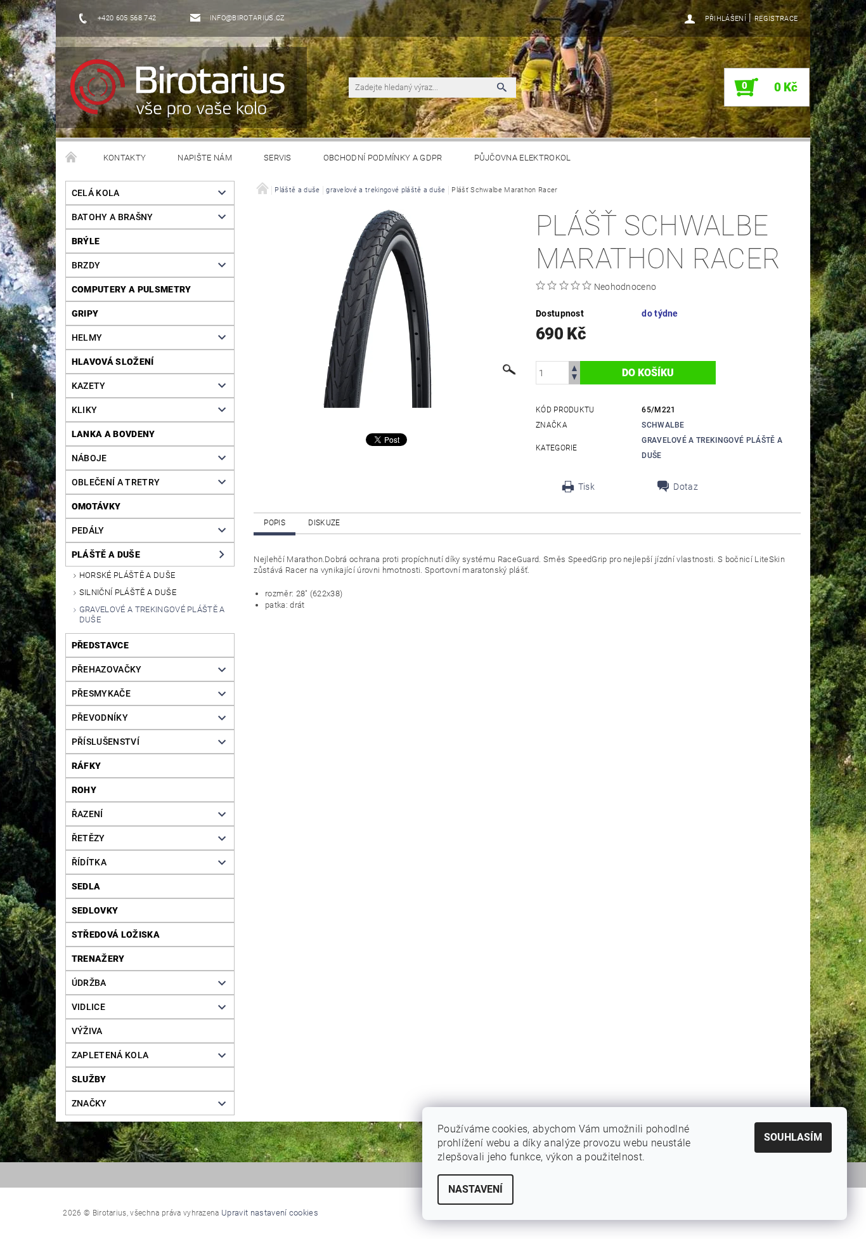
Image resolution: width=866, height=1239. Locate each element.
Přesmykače (101, 693)
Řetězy (88, 838)
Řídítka (89, 862)
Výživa (87, 1031)
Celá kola (96, 193)
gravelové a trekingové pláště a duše (152, 614)
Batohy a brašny (112, 217)
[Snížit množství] (574, 378)
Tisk (586, 487)
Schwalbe (663, 425)
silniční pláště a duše (127, 592)
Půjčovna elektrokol (522, 157)
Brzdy (86, 265)
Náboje (89, 458)
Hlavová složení (113, 362)
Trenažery (98, 959)
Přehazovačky (107, 669)
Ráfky (86, 766)
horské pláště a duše (127, 575)
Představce (100, 645)
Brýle (86, 241)
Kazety (89, 386)
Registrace (776, 19)
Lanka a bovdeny (113, 434)
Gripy (85, 313)
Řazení (87, 814)
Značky (89, 1103)
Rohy (84, 790)
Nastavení (475, 1189)
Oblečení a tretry (116, 482)
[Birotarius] (185, 94)
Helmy (87, 337)
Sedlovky (95, 910)
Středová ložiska (116, 934)
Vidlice (88, 1007)
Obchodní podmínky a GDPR (383, 157)
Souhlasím (793, 1137)
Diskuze (324, 522)
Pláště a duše (106, 554)
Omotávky (96, 506)
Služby (89, 1079)
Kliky (85, 410)
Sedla (86, 886)
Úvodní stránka (71, 157)
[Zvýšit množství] (574, 367)
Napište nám (205, 157)
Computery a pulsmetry (131, 289)
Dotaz (685, 487)
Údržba (89, 983)
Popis (274, 522)
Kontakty (124, 157)
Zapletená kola (110, 1055)
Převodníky (100, 717)
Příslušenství (105, 742)
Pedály (88, 530)
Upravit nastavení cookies (269, 1212)
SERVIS (278, 157)
